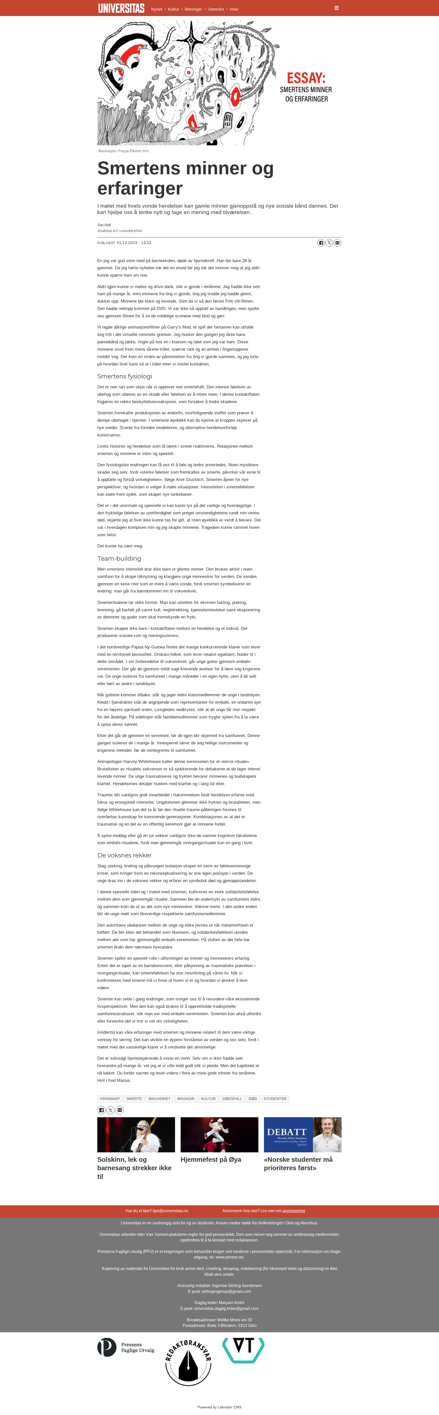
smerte (134, 1099)
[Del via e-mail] (337, 243)
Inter (234, 9)
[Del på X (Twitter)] (329, 243)
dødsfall (232, 1099)
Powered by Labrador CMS (219, 1407)
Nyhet (156, 9)
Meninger (193, 9)
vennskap (110, 1099)
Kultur (173, 9)
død (253, 1099)
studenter (275, 1099)
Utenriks (216, 9)
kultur (208, 1099)
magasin (186, 1099)
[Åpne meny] (336, 8)
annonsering (294, 1211)
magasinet (160, 1099)
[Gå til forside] (121, 8)
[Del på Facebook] (321, 243)
